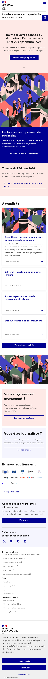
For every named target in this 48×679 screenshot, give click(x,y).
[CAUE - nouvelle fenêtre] (30, 471)
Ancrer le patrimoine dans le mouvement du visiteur (20, 298)
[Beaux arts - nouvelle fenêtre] (14, 477)
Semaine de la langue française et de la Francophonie (21, 554)
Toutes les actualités (24, 345)
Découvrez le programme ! (24, 57)
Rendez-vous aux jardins (11, 562)
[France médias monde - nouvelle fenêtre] (30, 477)
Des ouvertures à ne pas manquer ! (23, 320)
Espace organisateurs (24, 417)
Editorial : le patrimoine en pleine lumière (22, 273)
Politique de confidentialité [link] (11, 677)
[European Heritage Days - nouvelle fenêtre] (22, 471)
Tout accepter (24, 660)
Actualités (6, 582)
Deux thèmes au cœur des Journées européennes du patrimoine (23, 238)
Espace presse (24, 449)
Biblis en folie (7, 570)
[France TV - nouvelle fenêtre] (14, 483)
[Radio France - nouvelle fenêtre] (5, 483)
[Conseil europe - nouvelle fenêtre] (14, 471)
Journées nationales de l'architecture (16, 574)
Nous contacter (8, 600)
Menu (44, 3)
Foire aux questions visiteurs (12, 604)
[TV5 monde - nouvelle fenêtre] (39, 477)
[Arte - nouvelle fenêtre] (22, 477)
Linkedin (11, 541)
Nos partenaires (11, 491)
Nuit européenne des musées (13, 558)
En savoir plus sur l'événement (24, 153)
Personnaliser (24, 674)
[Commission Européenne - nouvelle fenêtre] (5, 471)
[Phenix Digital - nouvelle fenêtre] (5, 477)
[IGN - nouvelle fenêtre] (39, 471)
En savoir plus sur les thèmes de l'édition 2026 (23, 185)
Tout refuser (24, 667)
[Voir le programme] (45, 18)
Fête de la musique (9, 566)
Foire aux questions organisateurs (14, 608)
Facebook (18, 541)
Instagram (25, 541)
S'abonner (24, 520)
